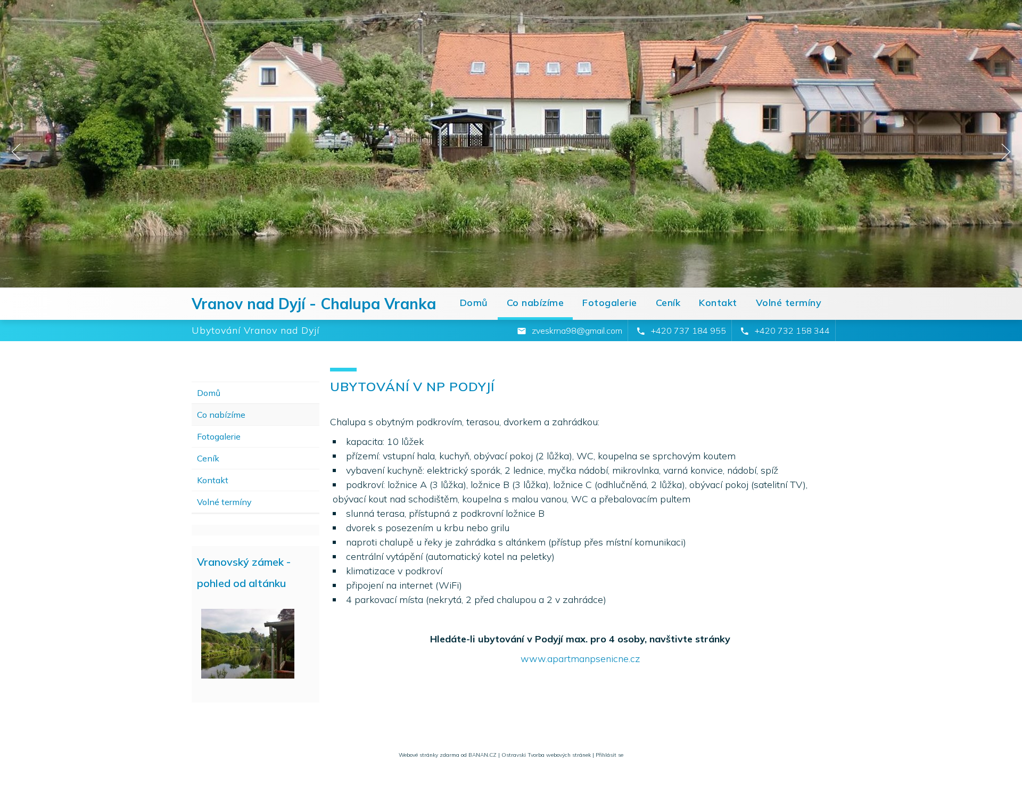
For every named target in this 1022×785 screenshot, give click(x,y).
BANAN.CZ (482, 754)
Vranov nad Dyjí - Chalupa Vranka (314, 303)
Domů (474, 302)
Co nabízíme (535, 302)
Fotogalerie (609, 302)
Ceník (668, 302)
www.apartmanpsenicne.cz (580, 658)
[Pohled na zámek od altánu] (248, 645)
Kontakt (718, 302)
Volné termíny (789, 302)
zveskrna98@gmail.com (577, 330)
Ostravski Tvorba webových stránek (546, 754)
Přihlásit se (609, 754)
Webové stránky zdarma (429, 754)
